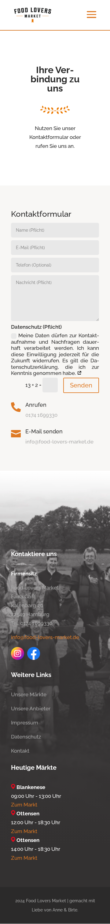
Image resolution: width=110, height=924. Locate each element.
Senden (81, 385)
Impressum (24, 723)
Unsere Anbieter (30, 708)
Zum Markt (24, 805)
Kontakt (20, 751)
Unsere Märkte (28, 694)
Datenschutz (26, 737)
